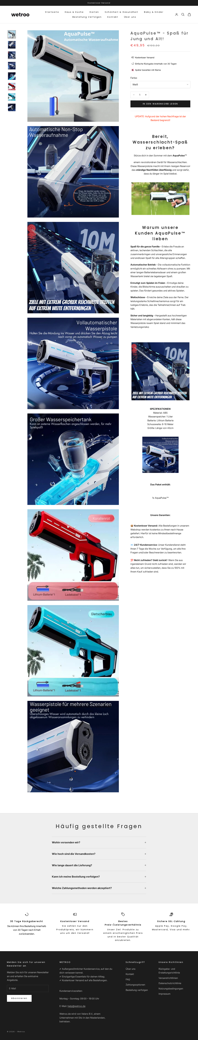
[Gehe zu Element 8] (12, 107)
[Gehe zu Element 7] (12, 97)
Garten (94, 12)
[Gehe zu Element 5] (12, 76)
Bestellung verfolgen (137, 990)
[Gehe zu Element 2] (12, 45)
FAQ (128, 979)
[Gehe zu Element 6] (12, 86)
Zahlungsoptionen (135, 984)
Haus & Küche (74, 12)
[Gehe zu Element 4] (12, 66)
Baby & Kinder (154, 12)
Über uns (130, 17)
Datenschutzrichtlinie (170, 983)
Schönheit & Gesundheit (121, 12)
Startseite (52, 12)
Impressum (164, 993)
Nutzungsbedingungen (171, 988)
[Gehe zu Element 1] (12, 34)
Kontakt (112, 17)
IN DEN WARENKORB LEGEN (160, 103)
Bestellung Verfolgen (87, 17)
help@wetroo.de (76, 1006)
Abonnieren (19, 998)
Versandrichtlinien (168, 978)
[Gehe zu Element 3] (12, 55)
